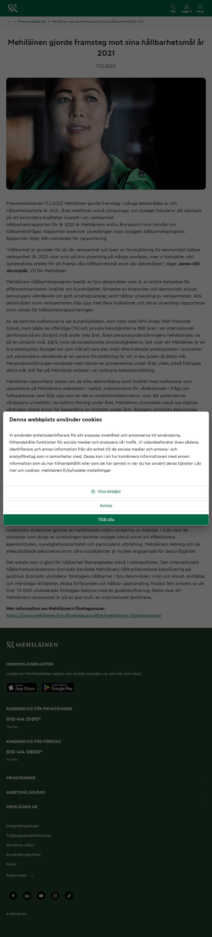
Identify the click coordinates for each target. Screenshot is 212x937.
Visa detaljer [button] (109, 491)
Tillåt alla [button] (106, 519)
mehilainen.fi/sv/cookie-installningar (76, 470)
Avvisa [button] (106, 505)
